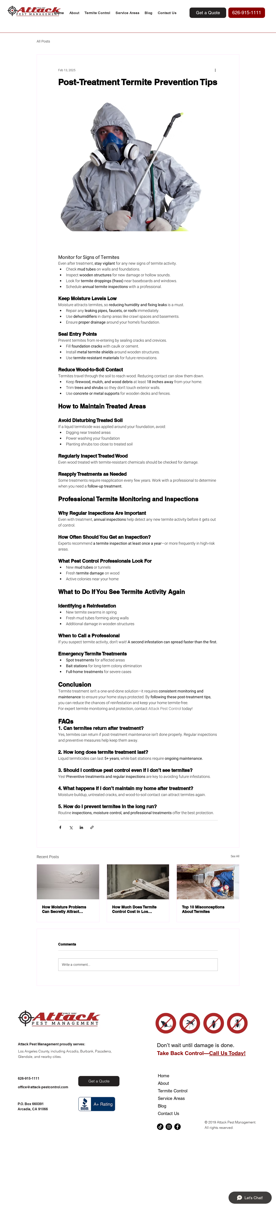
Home (163, 1075)
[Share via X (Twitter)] (71, 827)
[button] (97, 13)
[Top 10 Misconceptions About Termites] (208, 881)
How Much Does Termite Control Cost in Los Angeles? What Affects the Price (136, 909)
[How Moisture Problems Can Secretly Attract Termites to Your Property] (68, 881)
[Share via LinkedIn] (81, 827)
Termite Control (169, 1090)
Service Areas (169, 1098)
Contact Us (168, 1113)
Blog (162, 1106)
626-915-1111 (28, 1078)
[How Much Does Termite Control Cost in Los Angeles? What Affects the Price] (138, 881)
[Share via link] (92, 827)
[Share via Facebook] (60, 827)
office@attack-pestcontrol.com (43, 1087)
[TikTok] (160, 1126)
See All (235, 856)
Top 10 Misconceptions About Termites (203, 909)
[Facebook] (177, 1126)
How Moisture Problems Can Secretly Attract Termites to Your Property (65, 909)
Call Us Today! (227, 1053)
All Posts (43, 41)
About (163, 1083)
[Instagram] (169, 1126)
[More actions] (215, 70)
